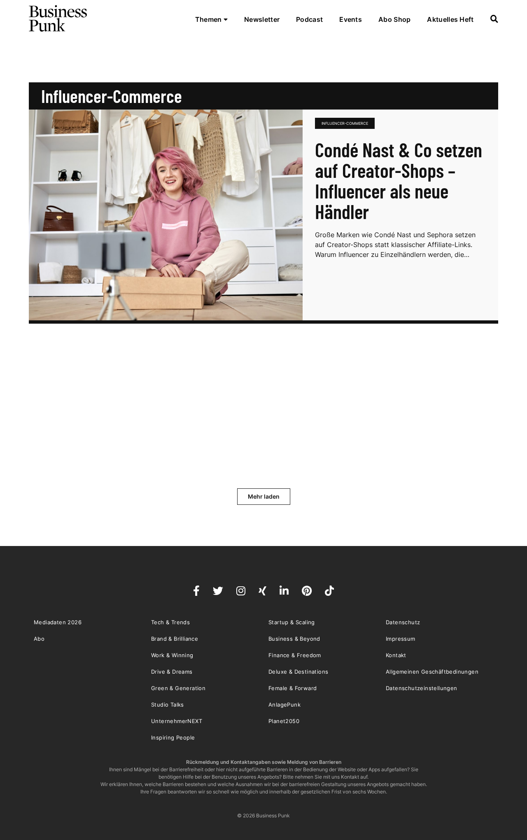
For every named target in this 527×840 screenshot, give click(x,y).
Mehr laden (264, 496)
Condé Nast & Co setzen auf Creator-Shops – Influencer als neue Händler (398, 180)
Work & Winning (172, 655)
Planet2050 (283, 721)
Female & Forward (292, 688)
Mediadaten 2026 (58, 622)
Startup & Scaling (291, 622)
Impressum (400, 638)
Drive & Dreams (172, 671)
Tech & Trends (170, 622)
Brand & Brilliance (174, 638)
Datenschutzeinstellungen (421, 688)
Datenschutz (403, 622)
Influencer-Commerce (345, 123)
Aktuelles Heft (450, 19)
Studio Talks (167, 704)
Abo (39, 638)
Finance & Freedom (294, 655)
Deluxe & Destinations (298, 671)
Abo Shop (394, 19)
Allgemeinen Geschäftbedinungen (432, 671)
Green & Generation (178, 688)
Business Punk (58, 18)
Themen (209, 19)
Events (350, 19)
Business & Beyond (294, 638)
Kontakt (396, 655)
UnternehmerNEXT (176, 721)
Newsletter (262, 19)
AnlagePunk (284, 704)
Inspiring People (173, 737)
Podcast (309, 19)
